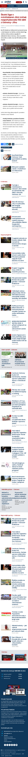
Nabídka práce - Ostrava (10, 489)
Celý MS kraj (19, 247)
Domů (2, 8)
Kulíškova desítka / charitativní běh (6, 362)
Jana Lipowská (18, 607)
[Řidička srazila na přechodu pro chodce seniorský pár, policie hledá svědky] (6, 582)
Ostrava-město (23, 262)
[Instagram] (7, 745)
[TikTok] (12, 745)
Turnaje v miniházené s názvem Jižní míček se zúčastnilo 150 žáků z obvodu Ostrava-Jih (19, 189)
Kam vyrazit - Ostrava (9, 350)
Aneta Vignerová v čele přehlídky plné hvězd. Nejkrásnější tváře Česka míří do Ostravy (19, 338)
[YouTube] (17, 745)
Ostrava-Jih (15, 8)
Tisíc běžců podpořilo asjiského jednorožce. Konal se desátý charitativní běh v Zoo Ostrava (19, 435)
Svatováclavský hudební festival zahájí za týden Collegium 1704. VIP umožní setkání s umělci (19, 452)
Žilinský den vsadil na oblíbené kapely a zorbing (19, 392)
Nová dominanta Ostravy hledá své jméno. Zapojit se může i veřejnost (18, 479)
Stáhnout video (21, 58)
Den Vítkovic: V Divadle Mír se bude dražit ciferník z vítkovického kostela (19, 641)
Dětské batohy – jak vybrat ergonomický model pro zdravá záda (19, 628)
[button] (14, 151)
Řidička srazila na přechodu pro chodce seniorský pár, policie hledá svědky (18, 584)
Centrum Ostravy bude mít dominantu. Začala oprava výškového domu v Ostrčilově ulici (19, 377)
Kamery (4, 652)
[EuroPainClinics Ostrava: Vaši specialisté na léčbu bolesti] (6, 157)
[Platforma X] (10, 745)
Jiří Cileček (14, 590)
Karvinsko (11, 6)
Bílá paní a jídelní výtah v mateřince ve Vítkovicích (19, 169)
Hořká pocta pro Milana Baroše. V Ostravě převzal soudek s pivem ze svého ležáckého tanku (19, 310)
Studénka (18, 273)
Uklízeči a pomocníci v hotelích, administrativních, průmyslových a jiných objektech (8, 498)
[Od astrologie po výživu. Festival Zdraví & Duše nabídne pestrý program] (6, 465)
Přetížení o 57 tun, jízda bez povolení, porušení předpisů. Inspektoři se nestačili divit (19, 404)
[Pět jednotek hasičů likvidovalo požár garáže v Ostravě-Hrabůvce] (6, 280)
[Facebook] (5, 745)
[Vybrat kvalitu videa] (26, 58)
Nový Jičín (18, 395)
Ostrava (3, 6)
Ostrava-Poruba (23, 589)
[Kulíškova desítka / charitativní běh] (7, 355)
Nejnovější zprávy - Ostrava (10, 515)
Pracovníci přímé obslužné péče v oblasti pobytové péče (20, 495)
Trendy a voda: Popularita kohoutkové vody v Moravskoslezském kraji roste (19, 615)
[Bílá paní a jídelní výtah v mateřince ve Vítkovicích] (6, 169)
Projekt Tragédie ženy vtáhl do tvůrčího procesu (18, 270)
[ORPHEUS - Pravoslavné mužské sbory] (20, 355)
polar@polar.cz (8, 733)
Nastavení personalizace (5, 753)
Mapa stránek (9, 755)
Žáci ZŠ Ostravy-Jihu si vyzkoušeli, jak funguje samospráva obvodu (18, 205)
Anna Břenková (15, 263)
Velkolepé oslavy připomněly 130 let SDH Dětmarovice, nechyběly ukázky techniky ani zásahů (19, 294)
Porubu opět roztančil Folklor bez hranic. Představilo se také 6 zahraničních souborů (19, 599)
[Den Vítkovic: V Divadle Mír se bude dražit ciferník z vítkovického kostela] (6, 639)
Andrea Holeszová (15, 197)
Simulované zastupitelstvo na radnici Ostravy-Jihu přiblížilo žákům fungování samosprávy (19, 221)
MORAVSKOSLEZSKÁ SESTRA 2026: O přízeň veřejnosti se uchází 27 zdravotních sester (19, 325)
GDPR (23, 753)
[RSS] (14, 745)
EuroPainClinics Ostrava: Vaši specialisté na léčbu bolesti (19, 158)
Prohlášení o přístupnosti (16, 753)
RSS (3, 755)
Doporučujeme (6, 235)
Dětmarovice (19, 300)
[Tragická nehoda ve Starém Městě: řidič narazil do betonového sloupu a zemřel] (6, 240)
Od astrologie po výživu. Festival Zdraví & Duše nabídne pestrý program (18, 466)
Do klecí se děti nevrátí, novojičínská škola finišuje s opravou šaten (18, 419)
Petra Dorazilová (24, 273)
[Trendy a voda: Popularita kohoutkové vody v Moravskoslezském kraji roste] (6, 614)
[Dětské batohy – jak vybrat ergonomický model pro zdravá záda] (6, 627)
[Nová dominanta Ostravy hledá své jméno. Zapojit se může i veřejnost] (6, 478)
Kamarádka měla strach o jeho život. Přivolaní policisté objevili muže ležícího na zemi (19, 257)
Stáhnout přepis (11, 58)
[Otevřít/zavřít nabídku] (2, 2)
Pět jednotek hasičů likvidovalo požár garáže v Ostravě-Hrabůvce (19, 281)
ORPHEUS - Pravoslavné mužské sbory (20, 362)
